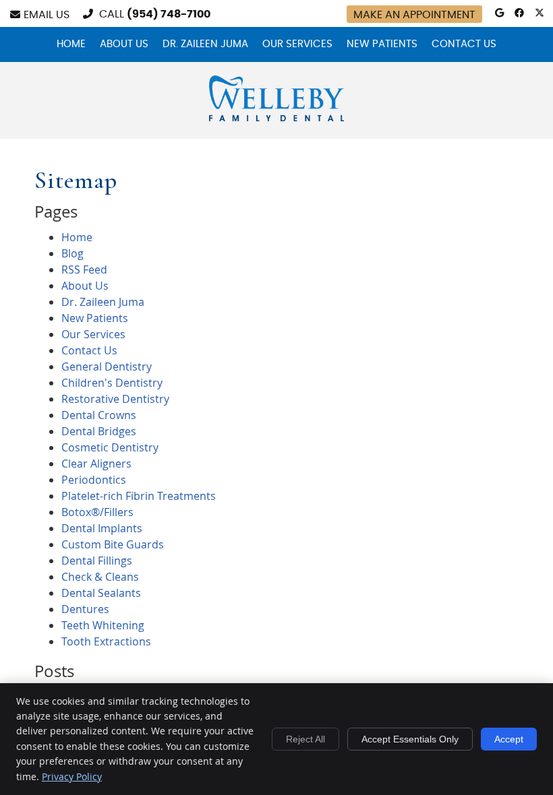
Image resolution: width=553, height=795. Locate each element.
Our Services (297, 44)
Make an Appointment (414, 14)
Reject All (305, 739)
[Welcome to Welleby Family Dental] (276, 117)
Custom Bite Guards (112, 544)
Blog (72, 253)
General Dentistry (106, 366)
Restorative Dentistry (115, 398)
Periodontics (93, 479)
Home (71, 44)
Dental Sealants (101, 592)
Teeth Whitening (102, 625)
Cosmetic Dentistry (109, 447)
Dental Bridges (98, 431)
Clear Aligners (96, 463)
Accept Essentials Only (410, 739)
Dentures (85, 609)
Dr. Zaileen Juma (205, 44)
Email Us (46, 14)
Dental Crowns (98, 415)
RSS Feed (84, 269)
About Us (124, 44)
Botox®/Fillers (97, 512)
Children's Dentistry (112, 382)
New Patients (382, 44)
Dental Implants (101, 528)
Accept (508, 739)
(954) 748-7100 (168, 14)
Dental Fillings (96, 560)
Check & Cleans (100, 576)
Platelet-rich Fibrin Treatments (138, 495)
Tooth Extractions (106, 641)
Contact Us (464, 44)
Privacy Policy (72, 776)
